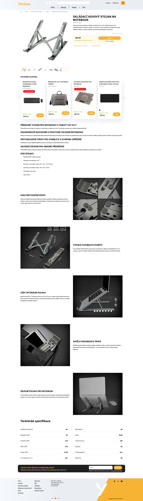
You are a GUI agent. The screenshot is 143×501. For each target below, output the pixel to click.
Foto (83, 7)
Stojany (47, 11)
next (124, 96)
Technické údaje (95, 45)
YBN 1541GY (52, 86)
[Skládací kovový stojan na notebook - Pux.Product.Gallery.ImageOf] (24, 69)
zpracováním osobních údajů (116, 470)
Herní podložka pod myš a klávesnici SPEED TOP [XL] (109, 83)
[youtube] (121, 481)
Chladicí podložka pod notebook (82, 83)
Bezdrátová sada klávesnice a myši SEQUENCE (29, 84)
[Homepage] (24, 5)
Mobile (74, 7)
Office (53, 7)
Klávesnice (37, 481)
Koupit (109, 38)
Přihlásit (118, 467)
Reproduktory (37, 488)
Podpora (108, 3)
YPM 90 (101, 86)
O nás (19, 481)
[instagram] (118, 481)
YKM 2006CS (27, 88)
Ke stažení (20, 493)
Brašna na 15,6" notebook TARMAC (58, 83)
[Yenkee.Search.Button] (49, 2)
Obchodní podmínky (23, 485)
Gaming (63, 7)
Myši (35, 483)
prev (19, 96)
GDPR (19, 490)
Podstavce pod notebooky (37, 11)
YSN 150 (76, 86)
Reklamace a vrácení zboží (25, 488)
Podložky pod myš (39, 490)
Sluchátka (37, 485)
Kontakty (20, 483)
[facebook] (114, 481)
